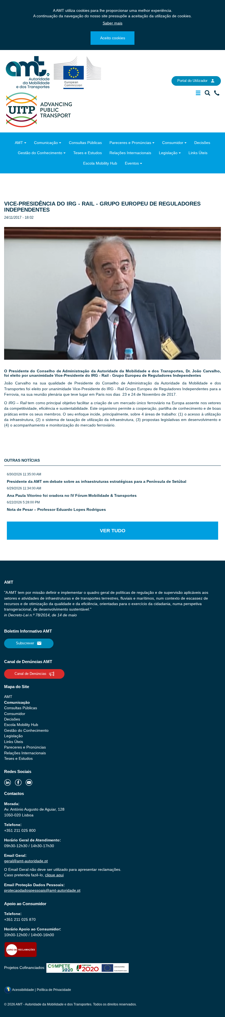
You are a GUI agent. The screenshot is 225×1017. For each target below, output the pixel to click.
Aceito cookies (112, 38)
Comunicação (46, 142)
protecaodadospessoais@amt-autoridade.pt (42, 890)
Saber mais (112, 23)
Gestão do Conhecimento (40, 153)
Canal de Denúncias (30, 674)
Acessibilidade (23, 990)
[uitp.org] (38, 109)
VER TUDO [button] (112, 530)
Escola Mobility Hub (100, 163)
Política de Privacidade (54, 990)
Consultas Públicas (85, 142)
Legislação (168, 153)
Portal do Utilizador (192, 81)
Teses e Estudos (87, 153)
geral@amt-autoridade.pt (26, 861)
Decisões (202, 142)
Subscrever (25, 643)
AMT (19, 142)
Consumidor (172, 142)
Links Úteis (198, 153)
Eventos (132, 163)
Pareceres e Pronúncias (130, 142)
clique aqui (54, 875)
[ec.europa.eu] (77, 72)
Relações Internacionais (130, 153)
